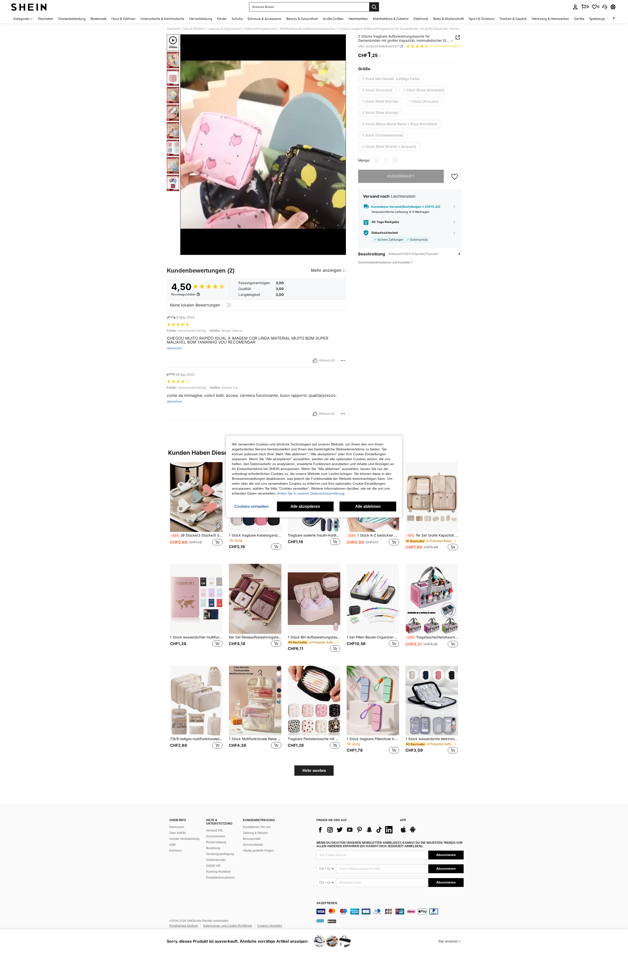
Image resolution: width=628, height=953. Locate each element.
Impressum (176, 827)
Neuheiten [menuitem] (45, 19)
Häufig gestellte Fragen (258, 850)
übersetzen (174, 348)
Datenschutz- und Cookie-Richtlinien (227, 925)
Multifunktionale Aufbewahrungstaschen (308, 28)
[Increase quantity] (395, 160)
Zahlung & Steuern (255, 833)
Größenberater (216, 860)
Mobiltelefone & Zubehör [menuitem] (391, 19)
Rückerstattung (216, 842)
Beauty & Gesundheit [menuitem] (302, 19)
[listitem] (196, 509)
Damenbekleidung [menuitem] (72, 19)
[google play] (412, 832)
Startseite (173, 28)
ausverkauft (401, 176)
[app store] (403, 832)
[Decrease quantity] (376, 160)
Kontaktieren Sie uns (257, 827)
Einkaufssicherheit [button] (384, 233)
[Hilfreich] (315, 360)
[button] (605, 7)
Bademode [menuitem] (98, 19)
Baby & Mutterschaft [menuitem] (448, 19)
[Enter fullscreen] (341, 251)
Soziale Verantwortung (184, 839)
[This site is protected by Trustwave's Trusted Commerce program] (320, 921)
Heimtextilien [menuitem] (358, 19)
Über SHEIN (177, 833)
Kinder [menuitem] (222, 19)
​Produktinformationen (220, 877)
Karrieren (175, 850)
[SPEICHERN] (454, 176)
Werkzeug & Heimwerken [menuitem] (550, 19)
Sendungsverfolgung (220, 854)
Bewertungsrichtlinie (183, 294)
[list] (355, 829)
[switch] (226, 305)
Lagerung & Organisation (224, 28)
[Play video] (263, 145)
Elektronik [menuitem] (421, 19)
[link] (585, 7)
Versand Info (214, 830)
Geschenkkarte (253, 844)
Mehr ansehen (314, 770)
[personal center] (575, 7)
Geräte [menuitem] (579, 19)
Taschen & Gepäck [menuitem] (513, 19)
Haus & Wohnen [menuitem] (123, 19)
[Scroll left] (608, 18)
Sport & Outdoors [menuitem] (482, 19)
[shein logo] (29, 7)
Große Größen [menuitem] (333, 19)
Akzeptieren (326, 903)
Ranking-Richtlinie (218, 871)
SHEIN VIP (213, 866)
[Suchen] (374, 7)
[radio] (391, 79)
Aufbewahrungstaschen (260, 28)
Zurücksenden (215, 836)
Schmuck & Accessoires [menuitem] (264, 19)
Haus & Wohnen (194, 28)
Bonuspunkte (252, 839)
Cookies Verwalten (269, 925)
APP (403, 820)
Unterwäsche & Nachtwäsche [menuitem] (162, 19)
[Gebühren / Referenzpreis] (379, 55)
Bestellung (213, 848)
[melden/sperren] (343, 360)
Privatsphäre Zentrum (183, 925)
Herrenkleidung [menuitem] (200, 19)
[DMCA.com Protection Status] (331, 921)
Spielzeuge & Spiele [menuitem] (603, 19)
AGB (172, 844)
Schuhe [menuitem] (237, 19)
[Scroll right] (613, 18)
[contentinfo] (390, 911)
